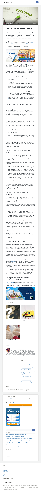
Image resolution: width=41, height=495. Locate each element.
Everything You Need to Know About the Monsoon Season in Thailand (17, 442)
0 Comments (34, 23)
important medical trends (27, 376)
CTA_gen (29, 364)
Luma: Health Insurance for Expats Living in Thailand (14, 446)
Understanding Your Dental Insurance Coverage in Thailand (16, 434)
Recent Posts (11, 345)
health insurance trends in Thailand (27, 373)
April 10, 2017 (17, 23)
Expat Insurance (10, 23)
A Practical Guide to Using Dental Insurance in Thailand (15, 436)
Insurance (4, 467)
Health (3, 472)
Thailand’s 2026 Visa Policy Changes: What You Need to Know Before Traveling (19, 438)
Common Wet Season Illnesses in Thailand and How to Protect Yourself (18, 440)
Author (7, 345)
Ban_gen (24, 364)
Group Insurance (5, 470)
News (3, 475)
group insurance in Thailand (27, 366)
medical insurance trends (27, 381)
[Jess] (8, 350)
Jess (11, 348)
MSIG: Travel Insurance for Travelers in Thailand (14, 444)
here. (13, 402)
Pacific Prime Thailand (20, 349)
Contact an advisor (10, 282)
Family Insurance (5, 471)
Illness (3, 474)
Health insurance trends (27, 369)
